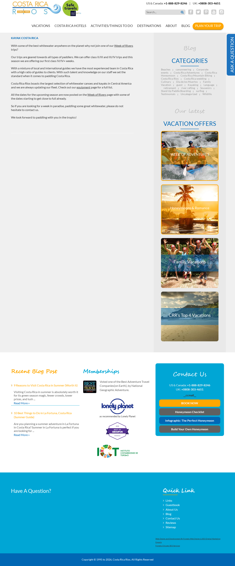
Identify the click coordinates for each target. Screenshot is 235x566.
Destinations (149, 26)
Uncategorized (189, 94)
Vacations (41, 26)
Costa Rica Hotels (70, 26)
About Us (172, 509)
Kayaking (193, 84)
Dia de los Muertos (187, 81)
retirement (170, 88)
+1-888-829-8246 (175, 3)
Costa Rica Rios (170, 78)
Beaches (165, 69)
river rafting (188, 88)
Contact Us (173, 518)
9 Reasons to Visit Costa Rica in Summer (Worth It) (46, 385)
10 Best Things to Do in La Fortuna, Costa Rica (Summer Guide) (43, 415)
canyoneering (183, 69)
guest (179, 84)
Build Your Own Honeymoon (189, 429)
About (171, 26)
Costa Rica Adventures (187, 72)
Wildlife (207, 94)
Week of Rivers (123, 45)
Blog (185, 26)
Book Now (189, 403)
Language (209, 84)
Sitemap (171, 527)
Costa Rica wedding (195, 78)
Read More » (22, 403)
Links (169, 500)
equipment (83, 87)
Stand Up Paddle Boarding (176, 90)
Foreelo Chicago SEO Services (168, 546)
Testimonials (168, 94)
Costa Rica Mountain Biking (196, 75)
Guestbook (173, 505)
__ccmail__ (189, 395)
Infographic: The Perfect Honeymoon (189, 420)
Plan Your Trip (208, 26)
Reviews (171, 522)
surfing (200, 90)
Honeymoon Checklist (189, 412)
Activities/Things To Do (112, 26)
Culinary (166, 81)
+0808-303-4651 (209, 3)
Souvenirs (206, 88)
